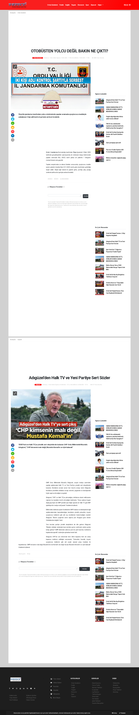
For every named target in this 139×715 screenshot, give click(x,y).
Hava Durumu (96, 683)
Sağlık (67, 5)
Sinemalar (95, 696)
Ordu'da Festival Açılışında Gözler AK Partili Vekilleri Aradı (114, 134)
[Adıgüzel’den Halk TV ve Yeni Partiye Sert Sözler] (51, 414)
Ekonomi (81, 5)
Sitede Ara (116, 683)
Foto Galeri (57, 679)
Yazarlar (56, 686)
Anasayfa (13, 13)
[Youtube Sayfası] (21, 688)
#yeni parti (22, 554)
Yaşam (73, 5)
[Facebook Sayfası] (10, 688)
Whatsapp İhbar (31, 698)
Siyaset (93, 5)
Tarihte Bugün (96, 694)
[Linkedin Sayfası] (24, 688)
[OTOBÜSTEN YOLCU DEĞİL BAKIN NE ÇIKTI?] (51, 86)
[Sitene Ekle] (35, 688)
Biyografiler (116, 687)
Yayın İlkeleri (13, 698)
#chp (28, 554)
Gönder (86, 196)
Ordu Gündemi (52, 5)
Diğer (100, 5)
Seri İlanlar (95, 699)
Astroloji (115, 692)
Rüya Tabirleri (117, 690)
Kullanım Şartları (31, 695)
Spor (87, 5)
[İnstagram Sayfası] (17, 688)
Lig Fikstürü (95, 692)
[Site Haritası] (31, 688)
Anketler (115, 685)
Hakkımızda (13, 695)
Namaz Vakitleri (97, 687)
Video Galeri (57, 682)
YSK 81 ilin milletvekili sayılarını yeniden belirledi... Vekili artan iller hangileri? (115, 126)
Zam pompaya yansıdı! (113, 143)
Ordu (48, 152)
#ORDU (50, 179)
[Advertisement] (69, 31)
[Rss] (28, 688)
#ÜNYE (56, 179)
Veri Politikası (13, 700)
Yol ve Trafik (96, 685)
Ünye (75, 152)
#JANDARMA (64, 179)
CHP (48, 482)
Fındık (61, 5)
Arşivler (55, 690)
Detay (115, 713)
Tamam (122, 713)
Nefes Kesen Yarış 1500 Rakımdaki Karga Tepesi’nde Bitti (115, 267)
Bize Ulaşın (56, 698)
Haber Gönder (30, 700)
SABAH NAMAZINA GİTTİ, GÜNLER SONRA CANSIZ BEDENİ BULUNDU (114, 109)
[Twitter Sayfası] (13, 688)
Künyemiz (56, 694)
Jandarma (54, 152)
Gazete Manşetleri (98, 703)
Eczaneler (95, 690)
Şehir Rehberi (96, 701)
